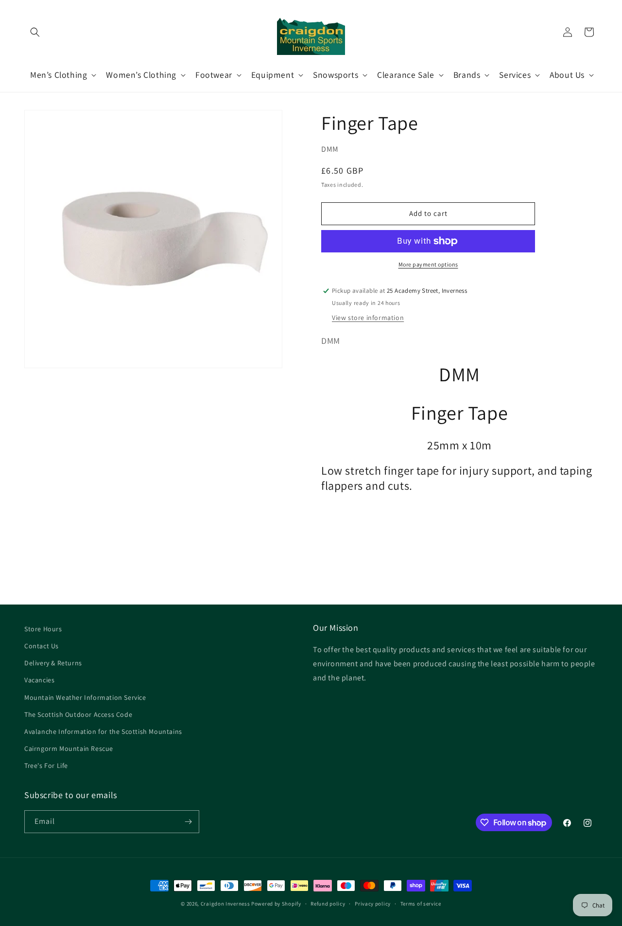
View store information (368, 317)
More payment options (428, 264)
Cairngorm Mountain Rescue (68, 748)
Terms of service (420, 903)
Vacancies (39, 680)
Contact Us (41, 645)
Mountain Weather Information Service (85, 697)
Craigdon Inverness (225, 903)
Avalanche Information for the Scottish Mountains (103, 731)
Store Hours (43, 628)
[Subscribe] (188, 821)
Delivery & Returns (53, 663)
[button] (35, 32)
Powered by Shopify (276, 903)
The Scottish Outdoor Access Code (78, 714)
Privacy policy (373, 903)
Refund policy (328, 903)
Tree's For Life (46, 765)
